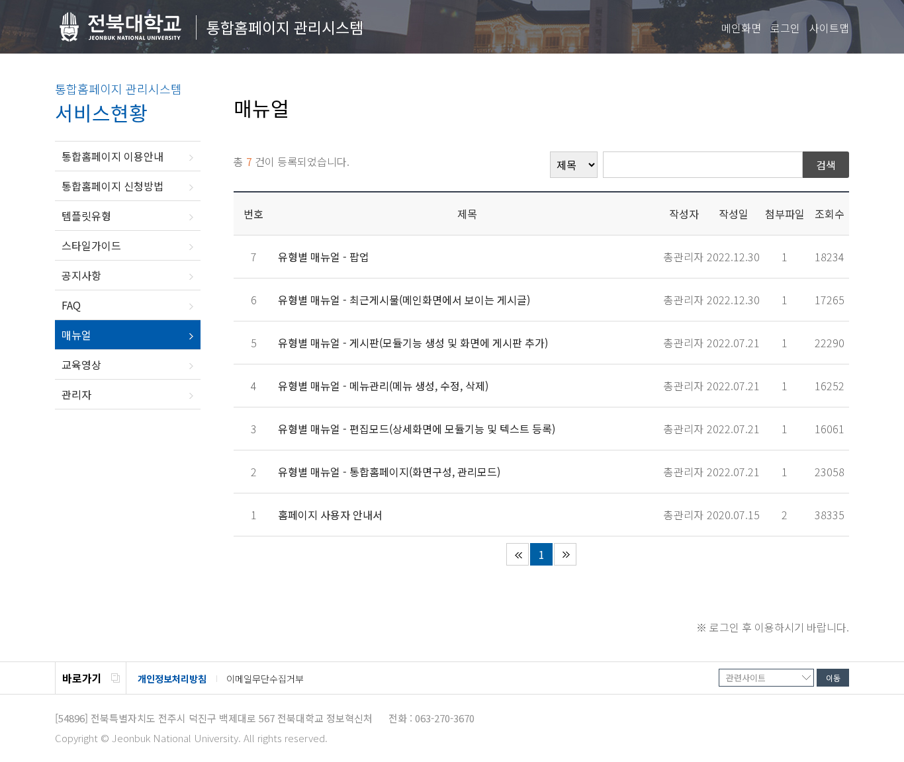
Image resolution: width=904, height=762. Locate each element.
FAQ (71, 305)
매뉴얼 (76, 335)
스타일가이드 (91, 245)
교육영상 (81, 364)
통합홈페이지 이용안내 (112, 156)
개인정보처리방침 (172, 678)
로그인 (785, 28)
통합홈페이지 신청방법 (112, 186)
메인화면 (741, 28)
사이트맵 (829, 28)
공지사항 (81, 275)
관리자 (76, 394)
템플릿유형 (86, 216)
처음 (517, 554)
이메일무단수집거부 (265, 678)
